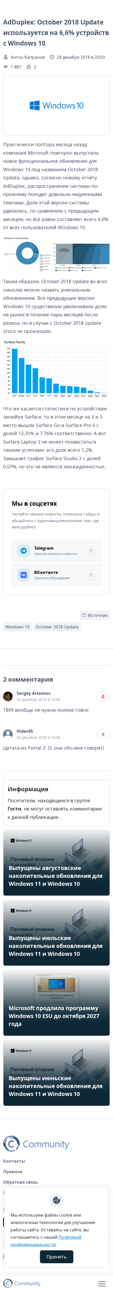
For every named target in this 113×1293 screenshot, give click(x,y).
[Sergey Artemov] (8, 696)
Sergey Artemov (33, 693)
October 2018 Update (57, 627)
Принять (57, 1256)
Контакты (14, 1161)
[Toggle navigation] (102, 1284)
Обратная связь (20, 1182)
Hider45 (25, 731)
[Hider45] (8, 734)
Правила (13, 1171)
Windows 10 (17, 627)
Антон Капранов (28, 57)
